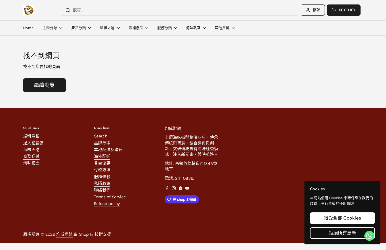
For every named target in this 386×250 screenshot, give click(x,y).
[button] (344, 10)
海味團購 (31, 149)
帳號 (316, 10)
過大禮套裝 (33, 143)
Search (100, 136)
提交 (66, 10)
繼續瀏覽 (44, 85)
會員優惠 (102, 163)
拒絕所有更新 (342, 233)
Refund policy (107, 203)
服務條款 (102, 176)
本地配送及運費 (108, 149)
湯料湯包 (31, 136)
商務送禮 (31, 156)
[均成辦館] (28, 10)
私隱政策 (102, 183)
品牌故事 (102, 143)
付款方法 (102, 170)
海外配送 (102, 156)
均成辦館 (64, 234)
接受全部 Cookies (342, 218)
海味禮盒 (31, 163)
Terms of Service (110, 197)
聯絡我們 (102, 190)
